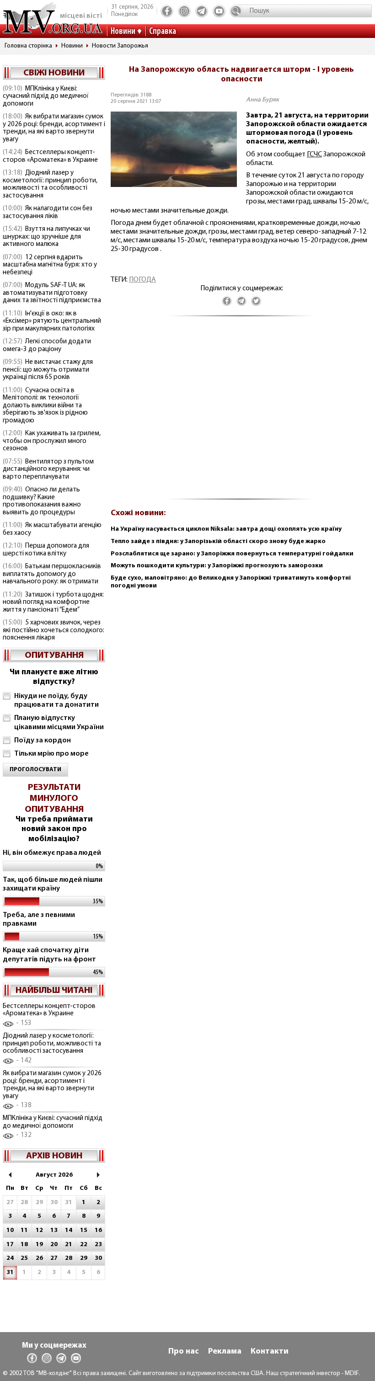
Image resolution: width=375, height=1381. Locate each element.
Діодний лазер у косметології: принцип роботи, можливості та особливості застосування (50, 184)
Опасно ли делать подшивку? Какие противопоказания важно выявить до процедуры (42, 501)
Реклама (224, 1352)
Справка (162, 31)
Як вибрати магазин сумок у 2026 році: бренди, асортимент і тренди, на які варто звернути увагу (54, 128)
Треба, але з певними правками (39, 920)
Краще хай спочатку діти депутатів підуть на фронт (49, 955)
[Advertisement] (241, 412)
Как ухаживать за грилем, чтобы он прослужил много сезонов (52, 441)
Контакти (270, 1352)
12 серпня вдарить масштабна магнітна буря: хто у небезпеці (50, 265)
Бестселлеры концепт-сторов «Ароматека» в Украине (50, 156)
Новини (123, 31)
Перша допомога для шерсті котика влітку (46, 550)
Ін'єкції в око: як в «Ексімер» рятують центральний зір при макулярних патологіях (52, 321)
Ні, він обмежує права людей (52, 853)
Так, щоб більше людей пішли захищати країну (52, 884)
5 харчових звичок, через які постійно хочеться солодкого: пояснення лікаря (53, 630)
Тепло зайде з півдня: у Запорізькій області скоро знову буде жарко (218, 541)
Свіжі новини (54, 73)
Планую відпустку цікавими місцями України (59, 722)
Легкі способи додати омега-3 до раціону (47, 345)
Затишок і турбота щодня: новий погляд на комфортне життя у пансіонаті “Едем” (53, 602)
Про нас (183, 1352)
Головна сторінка (28, 46)
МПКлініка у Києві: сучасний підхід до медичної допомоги (46, 96)
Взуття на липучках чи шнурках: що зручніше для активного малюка (46, 237)
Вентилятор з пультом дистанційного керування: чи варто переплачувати (48, 469)
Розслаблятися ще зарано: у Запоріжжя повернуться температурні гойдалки (232, 553)
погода (142, 279)
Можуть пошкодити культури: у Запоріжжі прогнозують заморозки (217, 565)
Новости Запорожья (120, 46)
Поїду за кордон (42, 740)
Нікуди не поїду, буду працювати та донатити (56, 701)
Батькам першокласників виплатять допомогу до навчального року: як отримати (52, 574)
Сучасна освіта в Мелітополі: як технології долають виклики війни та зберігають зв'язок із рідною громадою (45, 405)
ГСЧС (314, 154)
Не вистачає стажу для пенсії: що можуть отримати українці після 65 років (48, 370)
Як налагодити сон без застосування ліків (47, 212)
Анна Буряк (262, 99)
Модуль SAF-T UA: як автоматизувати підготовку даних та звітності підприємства (52, 293)
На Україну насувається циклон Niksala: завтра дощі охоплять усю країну (226, 529)
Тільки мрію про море (51, 753)
